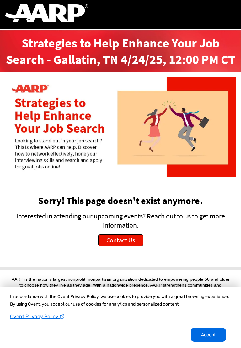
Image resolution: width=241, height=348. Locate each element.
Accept (208, 335)
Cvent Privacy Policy (35, 316)
